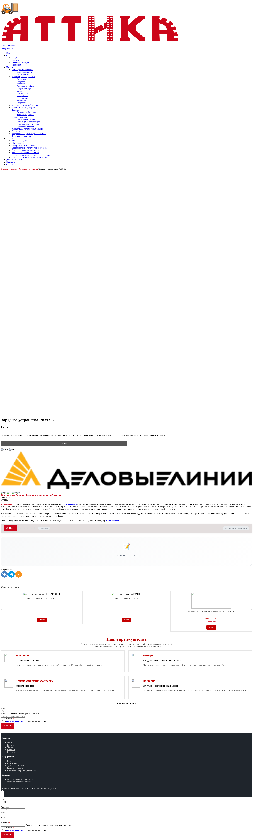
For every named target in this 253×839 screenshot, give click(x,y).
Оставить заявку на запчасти (20, 779)
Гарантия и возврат (16, 768)
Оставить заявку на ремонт (19, 782)
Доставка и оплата (15, 766)
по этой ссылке (70, 504)
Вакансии (11, 752)
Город (4, 812)
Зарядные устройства (28, 169)
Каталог (13, 169)
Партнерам (12, 763)
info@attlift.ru (7, 48)
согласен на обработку (16, 721)
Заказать (63, 444)
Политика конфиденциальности (21, 770)
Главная (4, 169)
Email (4, 817)
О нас (9, 742)
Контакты (11, 761)
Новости (11, 749)
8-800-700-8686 (112, 520)
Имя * (3, 708)
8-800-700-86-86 (8, 45)
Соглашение (7, 719)
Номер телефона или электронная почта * (20, 713)
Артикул (5, 822)
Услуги (10, 747)
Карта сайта (53, 788)
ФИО (4, 802)
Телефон (5, 807)
